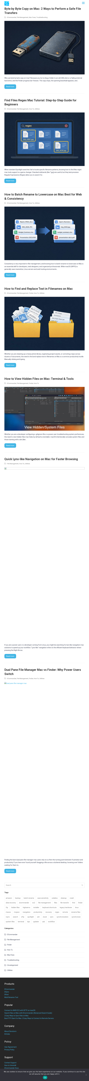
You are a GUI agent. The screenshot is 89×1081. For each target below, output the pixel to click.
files (55, 903)
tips (28, 922)
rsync (8, 917)
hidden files (15, 907)
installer (36, 907)
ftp (7, 907)
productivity (38, 912)
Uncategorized (12, 965)
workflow (51, 922)
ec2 (33, 903)
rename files (75, 912)
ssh (38, 917)
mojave (16, 912)
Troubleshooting (42, 17)
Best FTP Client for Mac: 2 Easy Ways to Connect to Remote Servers (29, 1018)
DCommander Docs (11, 1068)
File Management (22, 17)
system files (10, 922)
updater (36, 922)
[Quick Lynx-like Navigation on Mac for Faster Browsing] (44, 554)
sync (51, 917)
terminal (21, 922)
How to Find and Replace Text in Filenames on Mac (38, 288)
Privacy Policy (9, 1050)
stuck (45, 917)
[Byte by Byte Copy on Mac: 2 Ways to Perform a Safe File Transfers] (44, 47)
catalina (54, 898)
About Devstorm (10, 1031)
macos (8, 912)
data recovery (11, 903)
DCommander (11, 17)
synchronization (62, 917)
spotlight (30, 917)
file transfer (64, 903)
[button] (83, 3)
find (73, 903)
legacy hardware (66, 907)
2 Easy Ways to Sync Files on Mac (16, 1016)
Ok (45, 1077)
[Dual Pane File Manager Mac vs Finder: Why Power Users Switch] (44, 769)
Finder (31, 293)
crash (72, 898)
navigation (26, 912)
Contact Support (10, 1063)
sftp (22, 917)
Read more (10, 87)
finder (80, 903)
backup (18, 898)
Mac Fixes (32, 17)
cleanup (64, 898)
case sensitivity (42, 898)
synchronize (76, 917)
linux (77, 907)
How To (31, 109)
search (15, 917)
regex (57, 912)
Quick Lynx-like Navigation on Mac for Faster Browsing (41, 459)
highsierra (26, 907)
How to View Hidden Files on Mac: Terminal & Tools (39, 378)
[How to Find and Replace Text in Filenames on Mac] (44, 323)
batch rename (29, 898)
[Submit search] (82, 885)
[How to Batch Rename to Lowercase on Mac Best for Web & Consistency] (44, 233)
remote (65, 912)
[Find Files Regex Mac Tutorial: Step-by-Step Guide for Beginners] (44, 139)
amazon (9, 898)
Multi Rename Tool (11, 997)
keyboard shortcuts (49, 907)
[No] (86, 1075)
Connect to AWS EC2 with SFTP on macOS (19, 1010)
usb (43, 922)
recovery (48, 912)
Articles (7, 1034)
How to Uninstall (10, 1065)
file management (44, 903)
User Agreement (10, 1047)
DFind (6, 994)
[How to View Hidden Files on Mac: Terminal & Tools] (44, 409)
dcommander (24, 903)
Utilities (37, 109)
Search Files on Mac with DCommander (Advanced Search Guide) (28, 1013)
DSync (6, 992)
